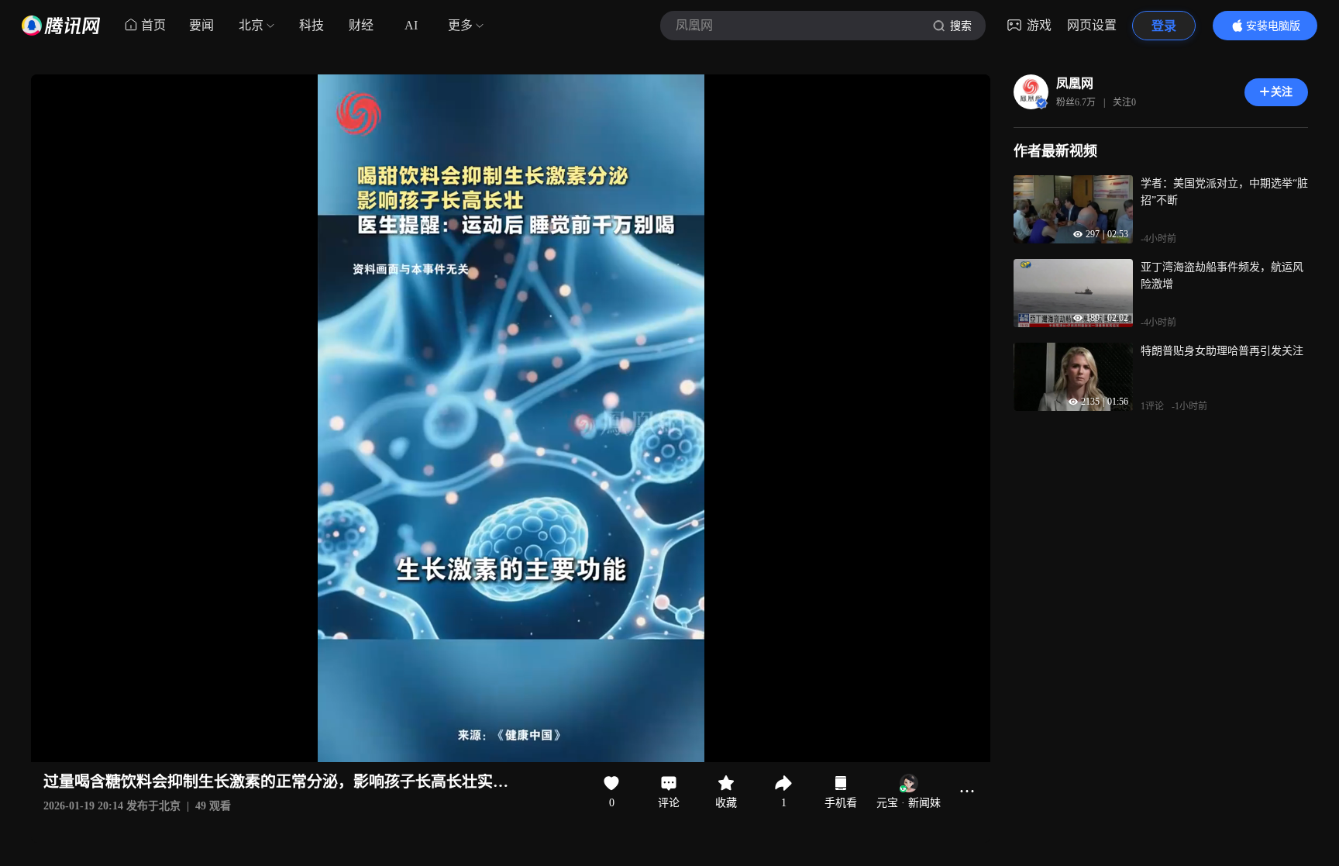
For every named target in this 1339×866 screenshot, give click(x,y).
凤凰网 (1074, 83)
